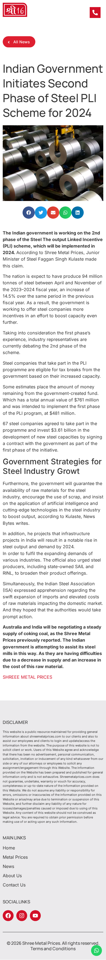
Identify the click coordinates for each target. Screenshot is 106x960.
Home (9, 848)
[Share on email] (53, 212)
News (8, 866)
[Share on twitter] (41, 212)
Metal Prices (15, 857)
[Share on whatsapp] (65, 212)
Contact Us (14, 885)
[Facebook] (8, 915)
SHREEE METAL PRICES (27, 677)
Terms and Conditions (53, 949)
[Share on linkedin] (77, 212)
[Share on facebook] (29, 212)
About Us (12, 875)
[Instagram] (21, 915)
